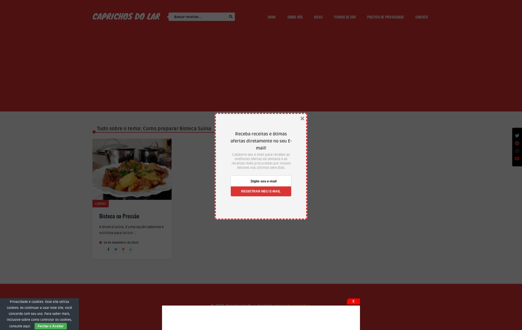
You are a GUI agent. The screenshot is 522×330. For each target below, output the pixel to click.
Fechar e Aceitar (51, 326)
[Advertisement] (261, 318)
